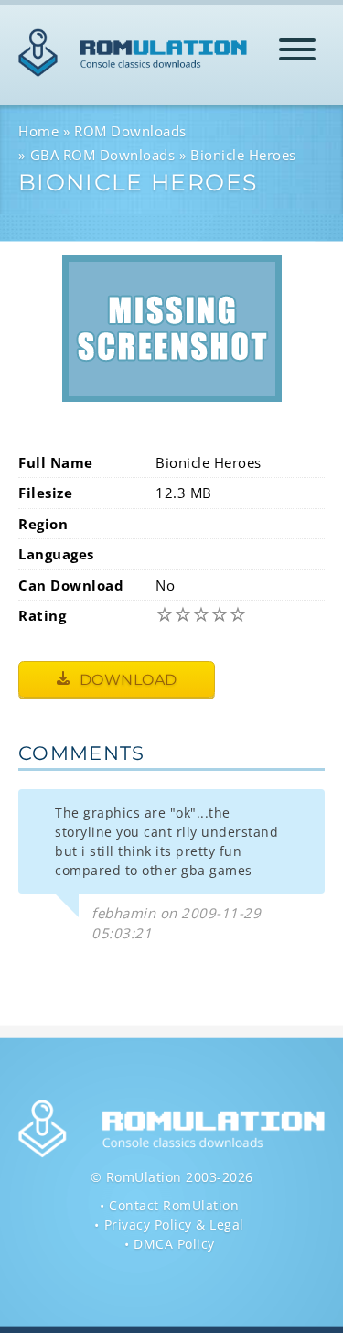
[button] (297, 53)
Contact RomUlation (174, 1205)
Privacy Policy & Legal (174, 1224)
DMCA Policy (174, 1243)
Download (126, 679)
